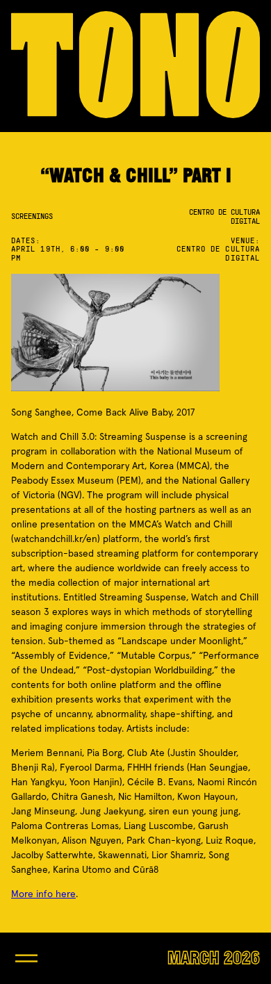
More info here (43, 894)
